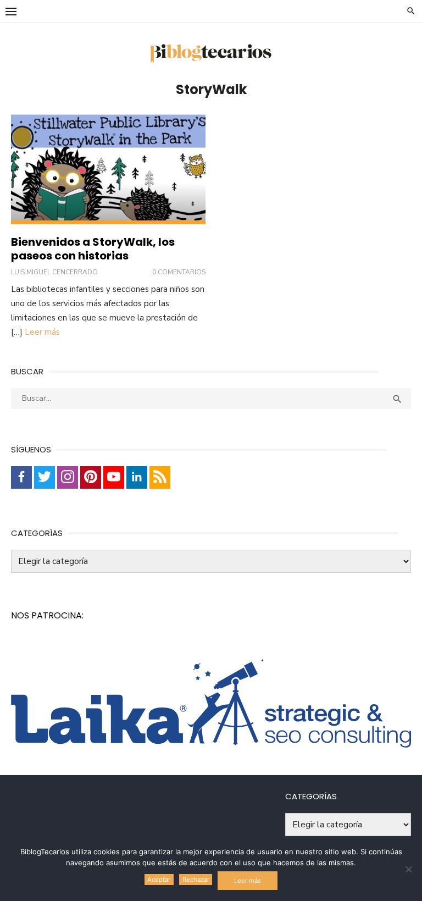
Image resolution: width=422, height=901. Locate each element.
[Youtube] (113, 477)
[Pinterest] (90, 477)
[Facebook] (21, 477)
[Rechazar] (408, 869)
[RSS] (159, 477)
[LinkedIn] (136, 477)
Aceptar (158, 879)
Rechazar (195, 879)
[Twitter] (44, 477)
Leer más (42, 332)
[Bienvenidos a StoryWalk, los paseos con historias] (108, 169)
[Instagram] (67, 477)
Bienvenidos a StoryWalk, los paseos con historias (93, 248)
